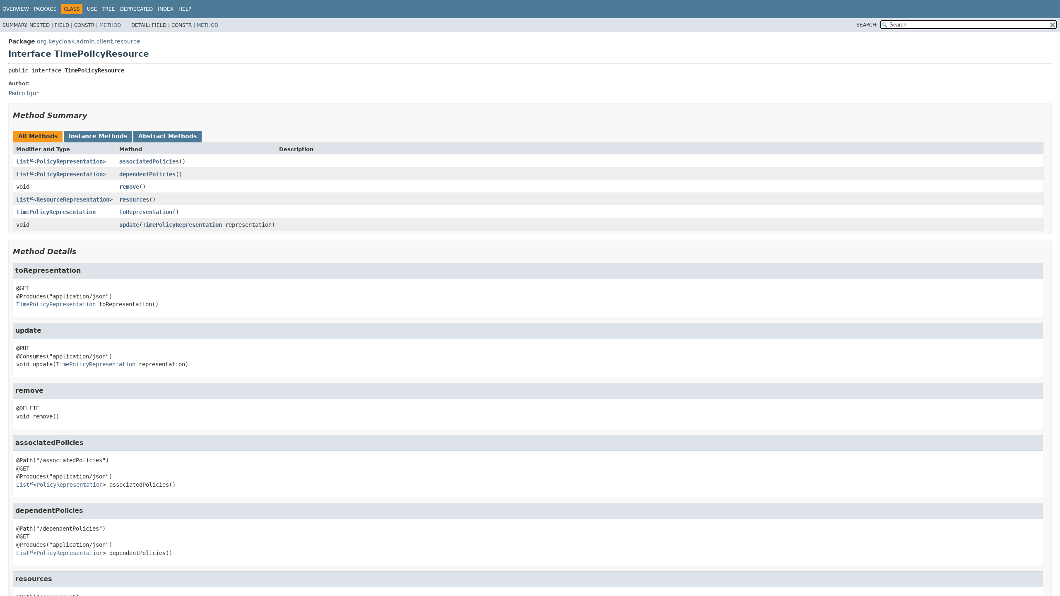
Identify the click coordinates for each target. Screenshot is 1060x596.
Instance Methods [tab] (98, 136)
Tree (108, 9)
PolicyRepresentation (69, 161)
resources (134, 199)
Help (184, 9)
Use (92, 9)
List (22, 161)
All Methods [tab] (38, 136)
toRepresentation (145, 212)
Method (110, 25)
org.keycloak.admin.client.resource (88, 41)
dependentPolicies (147, 174)
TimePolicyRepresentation (56, 212)
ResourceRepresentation (72, 199)
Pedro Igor (23, 93)
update (129, 224)
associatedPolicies (149, 161)
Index (165, 9)
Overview (15, 9)
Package (45, 9)
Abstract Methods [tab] (167, 136)
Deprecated (136, 9)
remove (129, 186)
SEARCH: (867, 25)
